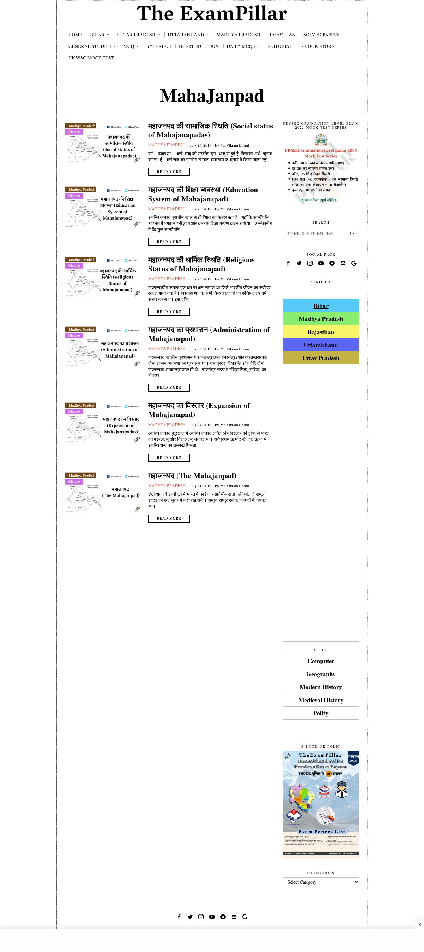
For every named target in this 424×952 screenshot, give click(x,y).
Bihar (321, 305)
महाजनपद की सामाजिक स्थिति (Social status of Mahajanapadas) (210, 130)
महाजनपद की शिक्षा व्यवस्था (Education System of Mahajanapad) (203, 194)
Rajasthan (320, 331)
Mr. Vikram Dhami (234, 145)
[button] (352, 233)
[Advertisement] (321, 475)
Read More (169, 171)
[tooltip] (288, 263)
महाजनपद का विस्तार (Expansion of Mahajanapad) (199, 410)
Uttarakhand (321, 344)
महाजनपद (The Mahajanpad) (192, 475)
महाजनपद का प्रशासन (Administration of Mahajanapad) (209, 334)
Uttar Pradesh (321, 357)
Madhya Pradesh (166, 144)
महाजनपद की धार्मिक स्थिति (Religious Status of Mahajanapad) (201, 264)
